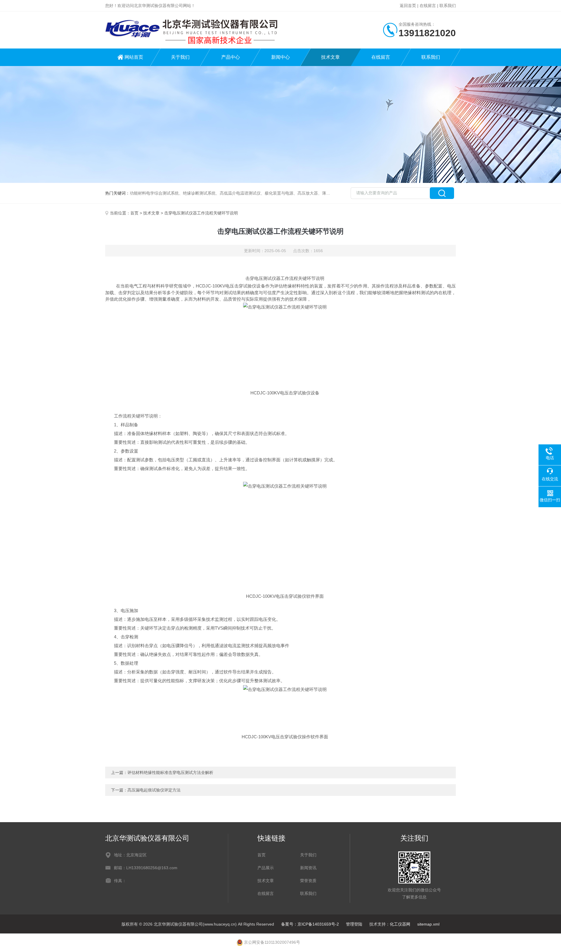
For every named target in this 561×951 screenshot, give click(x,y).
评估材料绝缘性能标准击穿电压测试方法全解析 (170, 772)
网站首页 (133, 57)
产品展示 (265, 867)
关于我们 (180, 57)
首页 (134, 213)
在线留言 (428, 5)
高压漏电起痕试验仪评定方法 (154, 790)
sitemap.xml (428, 924)
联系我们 (447, 5)
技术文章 (330, 57)
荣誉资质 (308, 880)
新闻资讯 (308, 867)
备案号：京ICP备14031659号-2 (310, 924)
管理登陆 (354, 924)
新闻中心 (280, 57)
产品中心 (230, 57)
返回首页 (408, 5)
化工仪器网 (400, 924)
